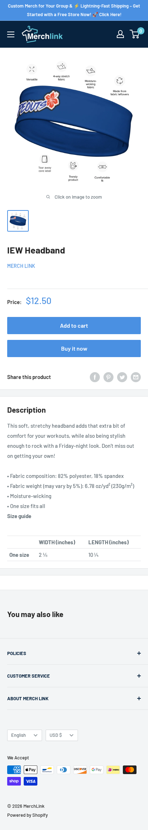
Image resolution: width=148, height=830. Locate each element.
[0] (134, 34)
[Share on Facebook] (95, 376)
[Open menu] (10, 34)
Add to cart (74, 325)
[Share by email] (136, 376)
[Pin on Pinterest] (108, 376)
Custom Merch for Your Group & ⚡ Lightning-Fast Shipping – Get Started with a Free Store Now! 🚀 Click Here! (74, 10)
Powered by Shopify (27, 815)
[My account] (120, 34)
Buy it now (74, 348)
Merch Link (21, 266)
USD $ (56, 735)
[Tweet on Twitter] (122, 376)
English (18, 735)
